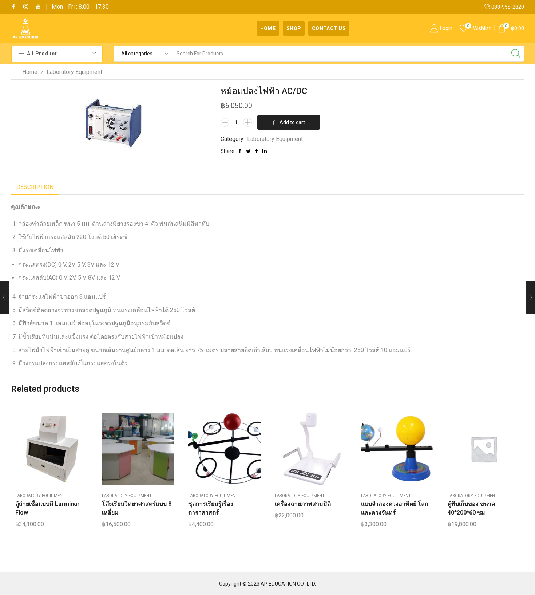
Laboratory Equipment (74, 71)
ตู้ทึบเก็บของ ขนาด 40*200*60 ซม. (471, 508)
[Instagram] (25, 7)
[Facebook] (13, 7)
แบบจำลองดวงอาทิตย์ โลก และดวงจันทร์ (394, 508)
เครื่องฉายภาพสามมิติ (303, 503)
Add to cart (292, 122)
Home (268, 28)
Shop (293, 28)
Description (35, 187)
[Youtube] (38, 7)
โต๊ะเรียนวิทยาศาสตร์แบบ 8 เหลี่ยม (136, 508)
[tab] (35, 187)
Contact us (329, 28)
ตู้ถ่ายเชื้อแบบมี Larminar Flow (47, 508)
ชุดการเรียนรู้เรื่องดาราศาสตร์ (210, 508)
